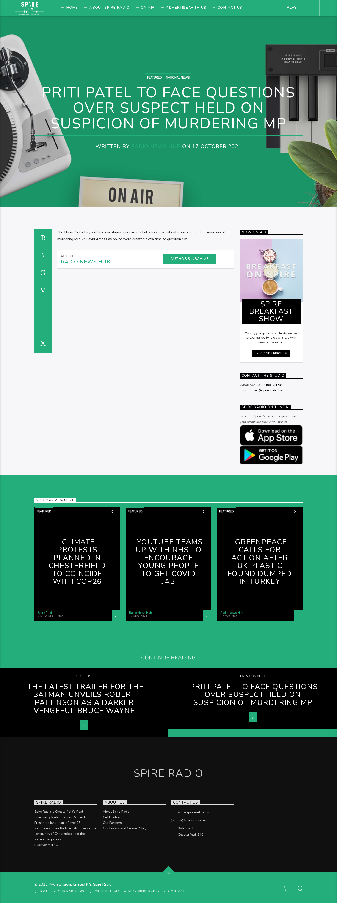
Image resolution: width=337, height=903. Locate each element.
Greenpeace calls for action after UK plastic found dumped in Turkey (260, 562)
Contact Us (230, 7)
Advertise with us (186, 7)
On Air (148, 7)
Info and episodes (271, 353)
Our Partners (112, 823)
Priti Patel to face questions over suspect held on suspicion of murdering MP (254, 695)
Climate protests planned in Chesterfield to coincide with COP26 (77, 562)
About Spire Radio (109, 7)
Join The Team (106, 891)
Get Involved (112, 817)
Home (72, 7)
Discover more (45, 845)
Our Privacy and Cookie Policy (124, 828)
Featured (154, 78)
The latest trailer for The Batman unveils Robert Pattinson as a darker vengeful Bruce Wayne (85, 699)
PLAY (291, 7)
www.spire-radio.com (193, 812)
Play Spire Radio (143, 891)
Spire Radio (46, 613)
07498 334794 (272, 385)
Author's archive (189, 258)
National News (178, 78)
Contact (176, 891)
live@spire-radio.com (269, 390)
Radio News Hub (156, 146)
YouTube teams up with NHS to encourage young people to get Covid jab (169, 562)
